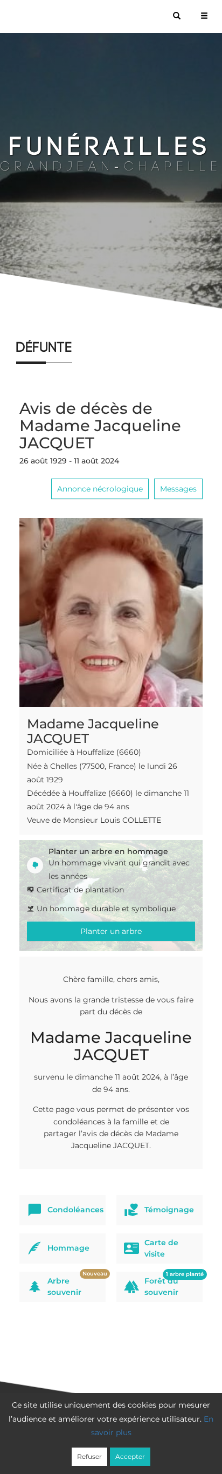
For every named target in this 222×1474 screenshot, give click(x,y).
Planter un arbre (111, 931)
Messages (178, 489)
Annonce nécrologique (100, 489)
